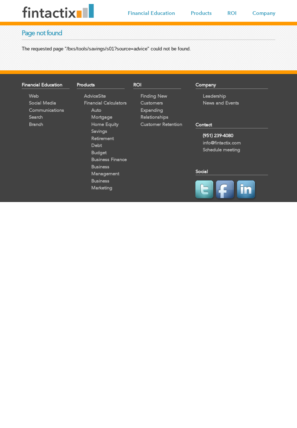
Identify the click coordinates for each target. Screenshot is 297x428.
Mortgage (101, 117)
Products (201, 13)
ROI (232, 13)
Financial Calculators (105, 103)
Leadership (214, 96)
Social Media (42, 103)
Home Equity (104, 124)
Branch (36, 124)
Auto (96, 110)
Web (34, 96)
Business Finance (109, 159)
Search (36, 117)
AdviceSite (95, 96)
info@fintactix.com (222, 143)
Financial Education (151, 13)
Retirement (102, 138)
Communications (46, 110)
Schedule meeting (221, 150)
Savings (99, 131)
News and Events (221, 103)
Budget (98, 152)
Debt (96, 145)
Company (263, 13)
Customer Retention (161, 124)
